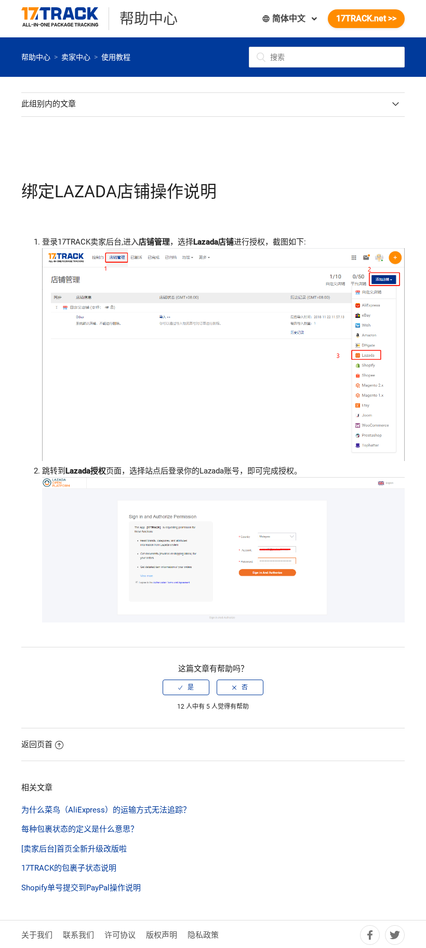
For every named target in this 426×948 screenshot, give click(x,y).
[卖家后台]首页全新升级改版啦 (74, 849)
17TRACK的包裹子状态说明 (68, 868)
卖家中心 (75, 57)
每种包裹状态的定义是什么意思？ (79, 829)
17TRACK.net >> (366, 18)
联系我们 (78, 935)
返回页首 (36, 744)
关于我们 (36, 935)
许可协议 (120, 935)
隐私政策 (203, 935)
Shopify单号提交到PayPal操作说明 (81, 887)
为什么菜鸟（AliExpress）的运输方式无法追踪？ (106, 810)
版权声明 (161, 935)
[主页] (65, 18)
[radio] (186, 687)
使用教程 (115, 57)
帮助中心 (35, 57)
